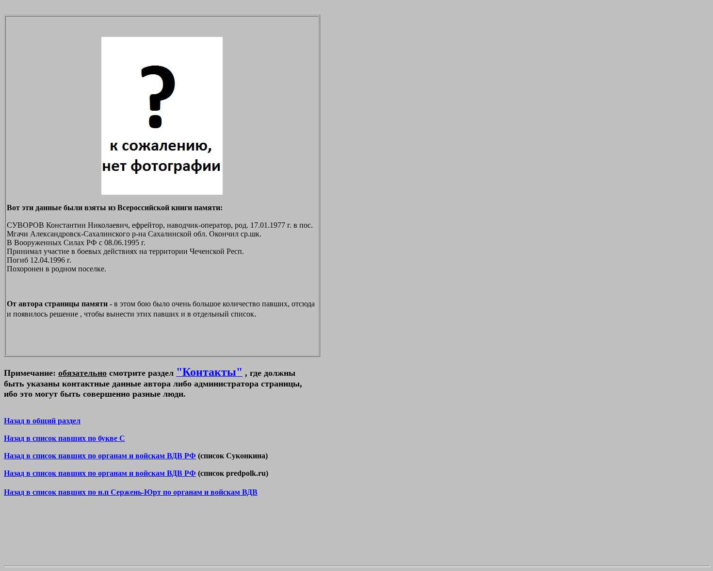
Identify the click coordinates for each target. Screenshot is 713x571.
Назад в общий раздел (42, 421)
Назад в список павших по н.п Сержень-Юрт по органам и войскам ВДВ (131, 492)
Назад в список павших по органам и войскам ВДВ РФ (100, 456)
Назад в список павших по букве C (64, 438)
